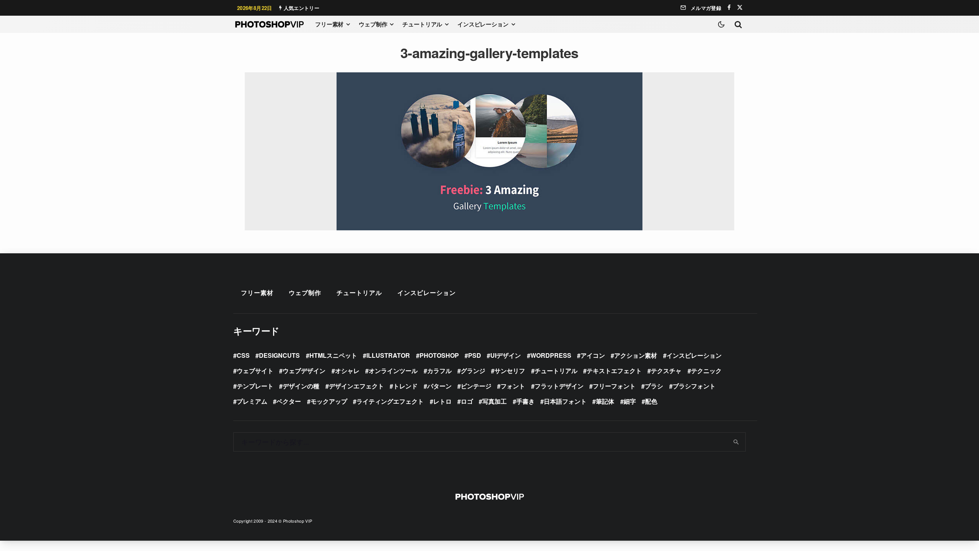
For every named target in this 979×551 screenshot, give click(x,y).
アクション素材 (635, 355)
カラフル (439, 370)
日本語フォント (565, 401)
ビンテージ (476, 385)
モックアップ (329, 401)
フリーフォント (614, 385)
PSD (474, 355)
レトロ (442, 401)
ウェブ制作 (373, 24)
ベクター (288, 401)
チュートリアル (422, 24)
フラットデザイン (559, 385)
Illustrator (388, 355)
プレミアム (252, 401)
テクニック (706, 370)
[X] (740, 7)
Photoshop (439, 355)
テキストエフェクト (614, 370)
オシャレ (347, 370)
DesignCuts (279, 355)
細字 (630, 401)
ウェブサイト (255, 370)
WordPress (550, 355)
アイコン (593, 355)
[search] (736, 442)
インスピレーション (483, 24)
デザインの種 (301, 385)
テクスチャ (666, 370)
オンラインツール (393, 370)
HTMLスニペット (333, 355)
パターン (439, 385)
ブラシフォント (694, 385)
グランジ (473, 370)
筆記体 (605, 401)
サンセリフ (509, 370)
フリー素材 (329, 24)
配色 (651, 401)
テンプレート (255, 385)
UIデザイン (505, 355)
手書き (525, 401)
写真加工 (494, 401)
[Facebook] (729, 7)
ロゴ (467, 401)
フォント (513, 385)
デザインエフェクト (356, 385)
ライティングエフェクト (390, 401)
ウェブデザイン (304, 370)
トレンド (405, 385)
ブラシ (654, 385)
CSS (243, 355)
